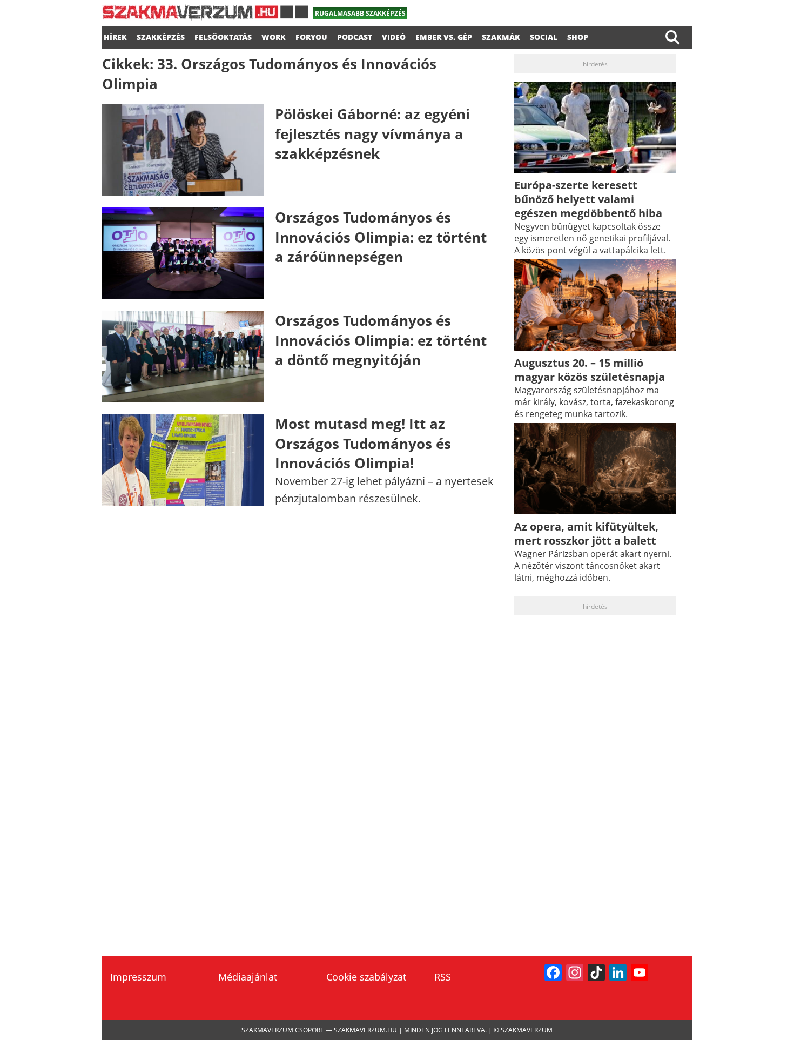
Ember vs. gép (443, 35)
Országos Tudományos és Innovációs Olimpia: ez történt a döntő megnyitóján (381, 340)
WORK (273, 35)
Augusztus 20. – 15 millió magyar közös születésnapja (589, 369)
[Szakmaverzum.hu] (205, 16)
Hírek (115, 35)
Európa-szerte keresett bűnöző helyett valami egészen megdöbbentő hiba (588, 199)
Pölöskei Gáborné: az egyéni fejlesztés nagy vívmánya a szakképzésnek (372, 133)
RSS (442, 976)
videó (394, 35)
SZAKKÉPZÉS (161, 35)
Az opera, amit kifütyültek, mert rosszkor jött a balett (586, 533)
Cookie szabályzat (366, 976)
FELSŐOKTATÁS (223, 35)
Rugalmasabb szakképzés (360, 13)
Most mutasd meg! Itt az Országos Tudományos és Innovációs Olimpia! (363, 443)
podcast (354, 35)
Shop (577, 35)
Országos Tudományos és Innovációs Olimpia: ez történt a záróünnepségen (381, 236)
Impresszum (138, 976)
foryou (311, 35)
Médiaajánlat (247, 976)
